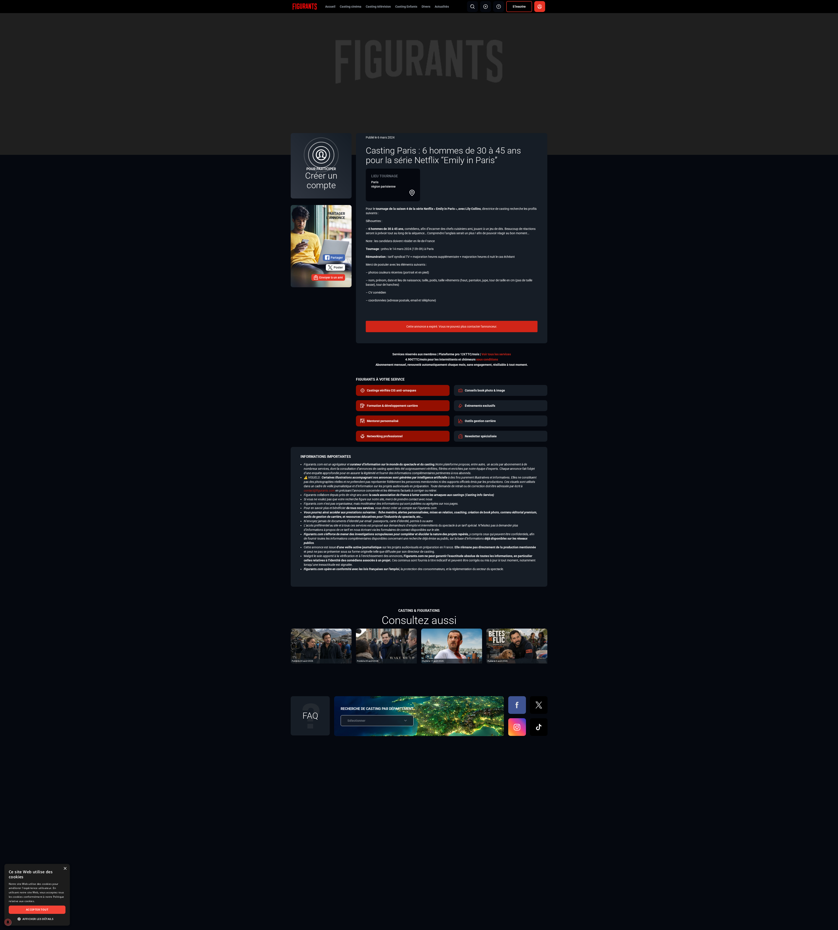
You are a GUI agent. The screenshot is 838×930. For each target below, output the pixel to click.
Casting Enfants (406, 6)
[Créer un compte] (321, 165)
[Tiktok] (539, 727)
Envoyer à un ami (331, 277)
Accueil (330, 6)
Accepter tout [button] (37, 909)
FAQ (310, 716)
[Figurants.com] (305, 6)
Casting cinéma (350, 6)
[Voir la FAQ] (498, 6)
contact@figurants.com (319, 490)
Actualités (442, 6)
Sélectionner (356, 720)
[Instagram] (517, 727)
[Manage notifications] (7, 922)
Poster (338, 267)
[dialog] (37, 895)
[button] (37, 919)
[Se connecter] (539, 6)
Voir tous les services (496, 354)
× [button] (65, 868)
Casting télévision (378, 6)
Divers (426, 6)
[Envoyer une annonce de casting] (485, 6)
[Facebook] (517, 705)
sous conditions (487, 359)
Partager (337, 257)
